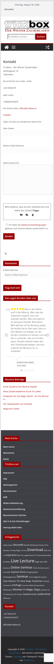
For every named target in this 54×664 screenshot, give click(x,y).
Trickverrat (7, 585)
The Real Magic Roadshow (29, 581)
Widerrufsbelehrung (13, 503)
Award (10, 545)
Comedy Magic (15, 550)
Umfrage (16, 585)
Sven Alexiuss (9, 581)
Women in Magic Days (26, 589)
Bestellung (34, 545)
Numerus (6, 568)
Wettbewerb (7, 590)
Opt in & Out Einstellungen (16, 521)
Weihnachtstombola (36, 585)
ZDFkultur (7, 598)
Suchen (41, 36)
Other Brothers (38, 568)
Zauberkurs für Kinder (14, 594)
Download (35, 549)
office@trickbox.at (27, 108)
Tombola (46, 581)
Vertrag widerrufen (12, 527)
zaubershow (43, 594)
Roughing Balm (32, 572)
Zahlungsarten (10, 484)
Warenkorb (8, 452)
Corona (24, 550)
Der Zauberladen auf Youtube (17, 404)
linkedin (7, 115)
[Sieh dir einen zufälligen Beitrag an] (47, 47)
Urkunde (25, 585)
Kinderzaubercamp (44, 555)
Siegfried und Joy (40, 577)
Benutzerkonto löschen (14, 515)
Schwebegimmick (9, 577)
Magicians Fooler (11, 408)
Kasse (6, 459)
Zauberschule (29, 594)
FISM (45, 550)
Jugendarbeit (29, 555)
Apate (5, 545)
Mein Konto (9, 446)
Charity (41, 545)
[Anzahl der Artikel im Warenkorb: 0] (5, 253)
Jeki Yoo (21, 555)
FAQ (5, 478)
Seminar (22, 576)
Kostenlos (7, 562)
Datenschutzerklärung (14, 509)
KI (35, 555)
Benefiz (26, 545)
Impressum (8, 472)
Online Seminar (21, 567)
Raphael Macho (18, 572)
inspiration (11, 555)
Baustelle (18, 544)
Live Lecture (22, 561)
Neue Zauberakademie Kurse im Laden (22, 391)
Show (31, 577)
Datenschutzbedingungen (33, 224)
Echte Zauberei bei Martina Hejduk (20, 386)
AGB (5, 497)
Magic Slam (39, 562)
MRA (45, 562)
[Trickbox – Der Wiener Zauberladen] (6, 47)
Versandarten (10, 491)
